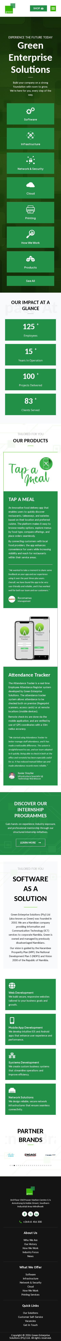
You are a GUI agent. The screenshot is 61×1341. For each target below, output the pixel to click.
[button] (53, 8)
